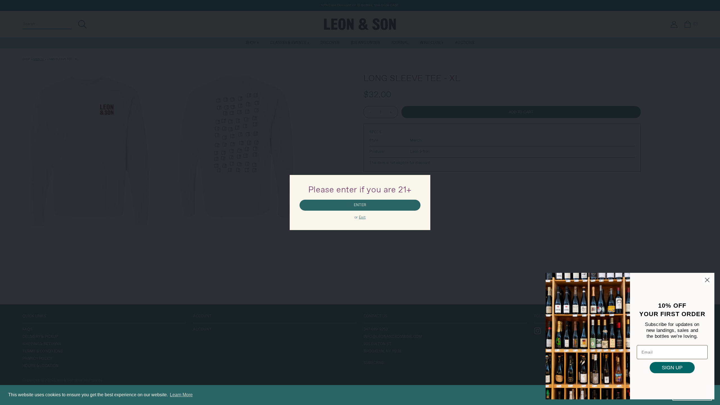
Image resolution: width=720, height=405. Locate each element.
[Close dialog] (707, 280)
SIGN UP (672, 367)
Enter (360, 205)
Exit (362, 217)
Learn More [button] (181, 394)
